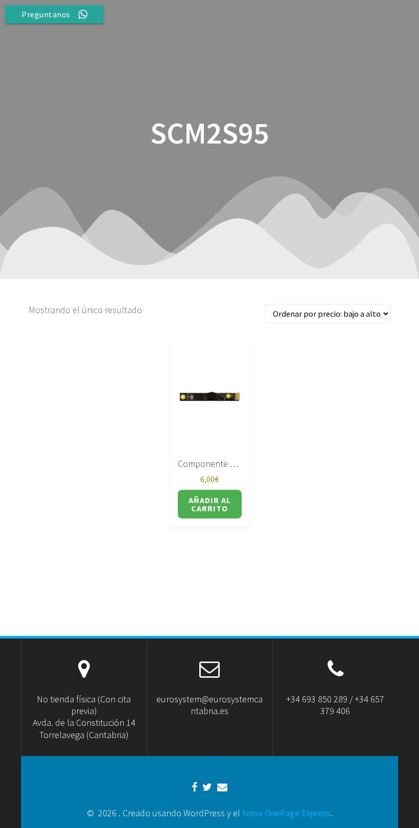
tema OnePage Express (286, 813)
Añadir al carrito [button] (210, 504)
